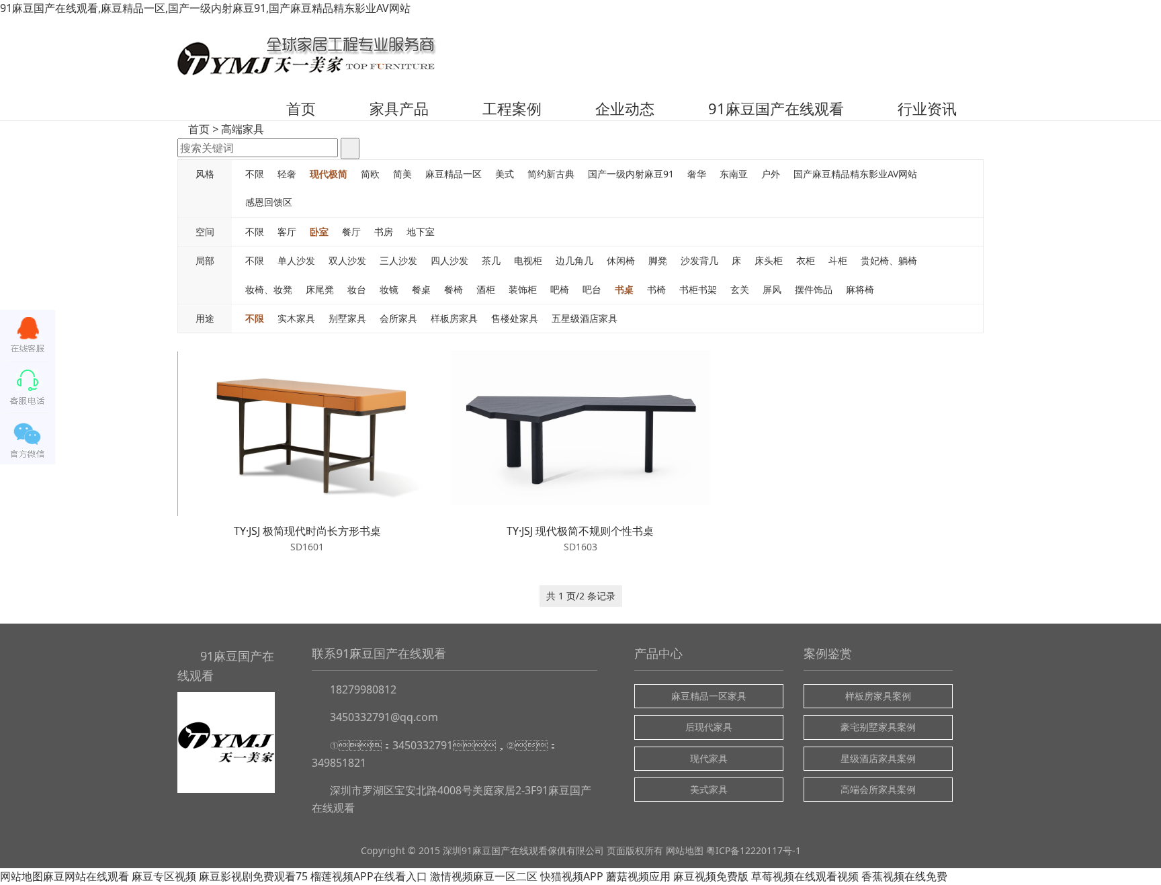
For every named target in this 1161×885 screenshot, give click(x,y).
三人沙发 (398, 260)
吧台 (592, 289)
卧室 (319, 231)
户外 (770, 173)
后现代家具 (708, 726)
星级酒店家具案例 (878, 758)
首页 (301, 108)
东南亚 (734, 173)
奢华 (696, 173)
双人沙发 (347, 260)
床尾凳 (320, 289)
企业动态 (624, 108)
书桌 (624, 289)
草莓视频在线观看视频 (805, 876)
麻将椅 (860, 289)
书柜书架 (698, 289)
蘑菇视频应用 (638, 876)
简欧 (370, 173)
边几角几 (574, 260)
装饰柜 (523, 289)
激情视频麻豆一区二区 (484, 876)
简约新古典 (550, 173)
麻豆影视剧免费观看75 (253, 876)
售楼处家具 (514, 318)
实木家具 (296, 318)
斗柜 (837, 260)
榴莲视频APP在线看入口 (368, 876)
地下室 (420, 231)
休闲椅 (621, 260)
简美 (402, 173)
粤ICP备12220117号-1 (753, 850)
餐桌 (421, 289)
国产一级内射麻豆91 (631, 173)
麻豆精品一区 (453, 173)
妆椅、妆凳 (268, 289)
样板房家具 (454, 318)
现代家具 (709, 758)
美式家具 (709, 789)
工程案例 (512, 108)
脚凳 (657, 260)
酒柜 (485, 289)
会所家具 (398, 318)
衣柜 (805, 260)
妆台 (356, 289)
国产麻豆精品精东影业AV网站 (855, 173)
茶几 (491, 260)
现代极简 (328, 173)
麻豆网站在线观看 (86, 876)
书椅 (656, 289)
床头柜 (769, 260)
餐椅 (453, 289)
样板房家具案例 (878, 695)
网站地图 (684, 850)
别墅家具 (347, 318)
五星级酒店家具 (584, 318)
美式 (504, 173)
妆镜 (389, 289)
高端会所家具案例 (878, 789)
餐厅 (351, 231)
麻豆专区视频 (164, 876)
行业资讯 (927, 108)
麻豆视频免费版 (710, 876)
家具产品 (399, 108)
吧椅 (559, 289)
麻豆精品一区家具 (708, 695)
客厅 (286, 231)
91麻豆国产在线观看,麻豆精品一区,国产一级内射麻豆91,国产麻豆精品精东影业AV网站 (205, 8)
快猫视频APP (571, 876)
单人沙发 (296, 260)
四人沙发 (449, 260)
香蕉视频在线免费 (904, 876)
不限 (254, 173)
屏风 (772, 289)
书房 (383, 231)
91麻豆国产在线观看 (776, 108)
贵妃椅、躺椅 (889, 260)
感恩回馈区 (268, 202)
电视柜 (528, 260)
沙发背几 (699, 260)
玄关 (739, 289)
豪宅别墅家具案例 (878, 726)
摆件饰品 (813, 289)
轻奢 (286, 173)
